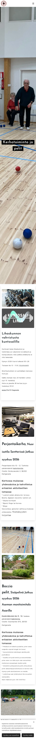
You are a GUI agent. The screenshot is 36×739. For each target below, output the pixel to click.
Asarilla (7, 610)
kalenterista (18, 468)
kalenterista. (15, 619)
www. (4, 390)
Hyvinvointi (24, 365)
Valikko (33, 3)
